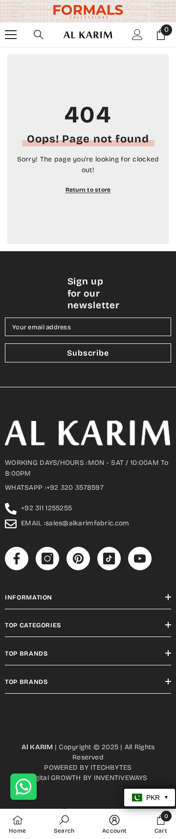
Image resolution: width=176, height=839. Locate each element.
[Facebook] (45, 488)
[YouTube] (127, 488)
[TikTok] (107, 488)
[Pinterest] (86, 488)
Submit (87, 456)
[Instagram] (66, 488)
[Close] (160, 323)
